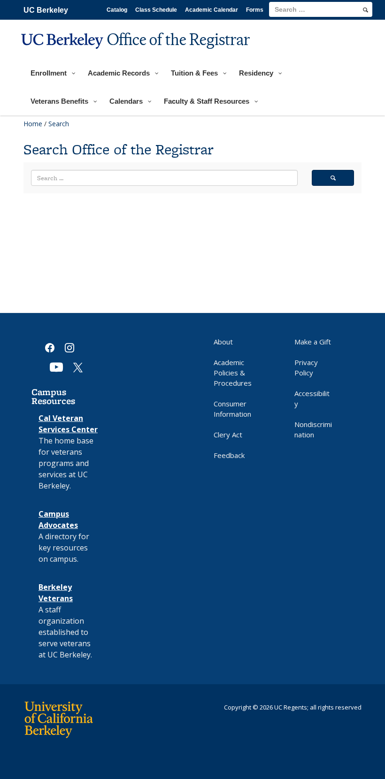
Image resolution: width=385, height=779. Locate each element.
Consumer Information (232, 409)
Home (32, 123)
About (223, 341)
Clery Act (228, 434)
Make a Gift (312, 341)
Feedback (229, 455)
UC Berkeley (45, 10)
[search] (365, 10)
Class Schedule (156, 10)
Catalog (117, 10)
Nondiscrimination (313, 429)
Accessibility (312, 398)
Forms (254, 10)
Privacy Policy (306, 367)
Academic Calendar (211, 10)
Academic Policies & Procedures (233, 373)
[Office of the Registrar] (136, 54)
